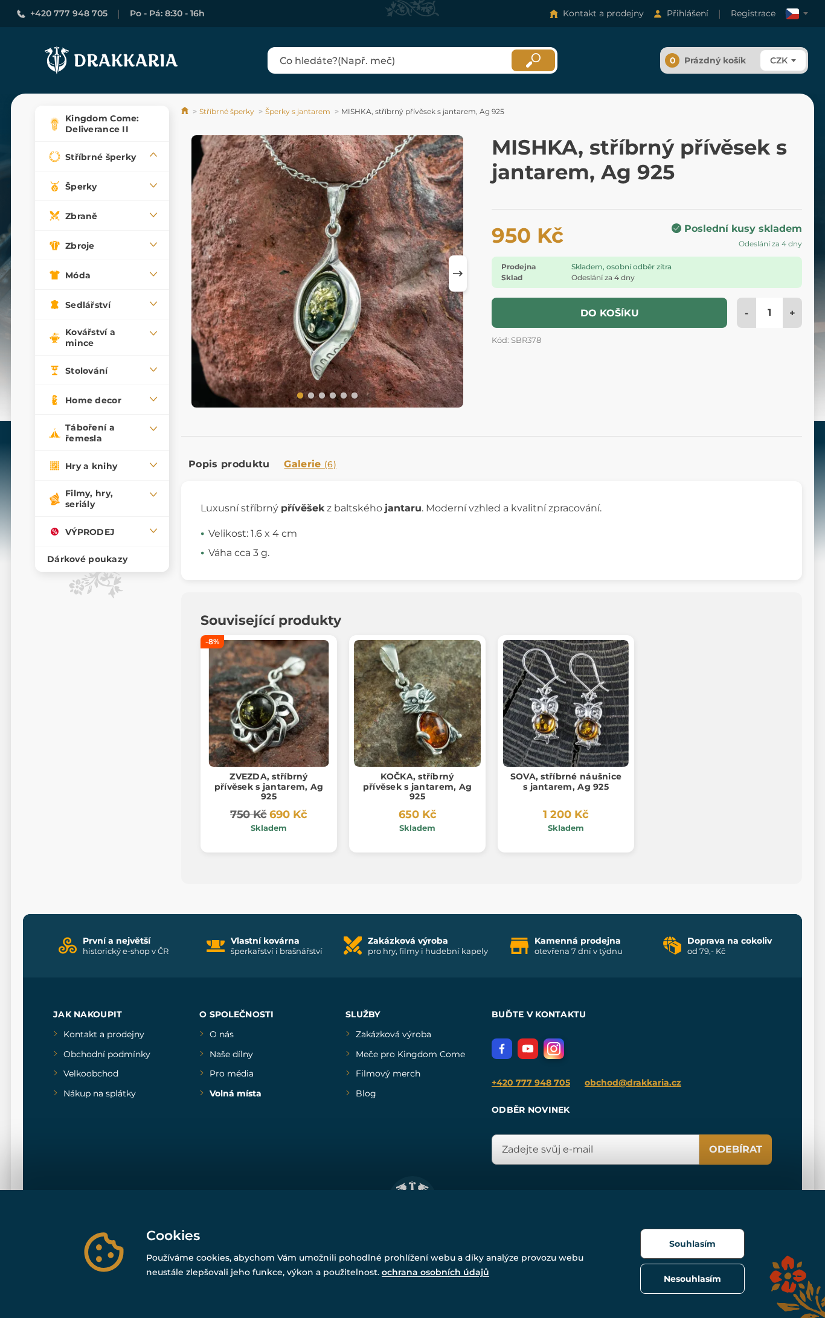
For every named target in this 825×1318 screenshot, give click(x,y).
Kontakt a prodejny (603, 13)
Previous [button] (196, 273)
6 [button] (353, 394)
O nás (222, 1034)
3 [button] (320, 394)
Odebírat (735, 1149)
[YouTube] (528, 1048)
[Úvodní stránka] (185, 111)
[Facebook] (502, 1048)
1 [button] (299, 394)
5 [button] (342, 394)
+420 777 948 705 (69, 13)
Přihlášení (687, 13)
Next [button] (458, 273)
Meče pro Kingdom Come (410, 1054)
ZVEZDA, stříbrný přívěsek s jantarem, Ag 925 (268, 786)
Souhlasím (692, 1243)
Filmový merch (388, 1073)
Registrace (753, 13)
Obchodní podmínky (106, 1054)
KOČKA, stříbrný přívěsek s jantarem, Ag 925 (417, 786)
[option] (327, 273)
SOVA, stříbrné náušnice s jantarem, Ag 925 (565, 781)
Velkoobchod (90, 1073)
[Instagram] (554, 1048)
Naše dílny (231, 1054)
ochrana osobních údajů (435, 1272)
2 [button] (309, 394)
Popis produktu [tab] (228, 464)
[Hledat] (533, 60)
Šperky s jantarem (297, 111)
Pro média (232, 1073)
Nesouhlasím (692, 1278)
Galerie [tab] (310, 464)
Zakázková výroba (393, 1034)
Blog (366, 1093)
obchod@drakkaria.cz (633, 1082)
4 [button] (331, 394)
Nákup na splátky (99, 1093)
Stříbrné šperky (226, 111)
